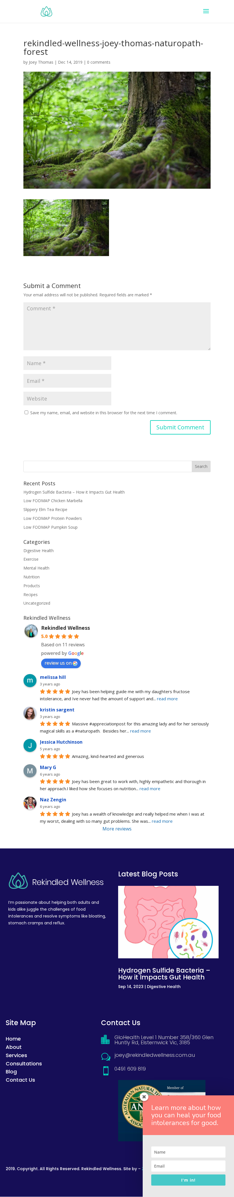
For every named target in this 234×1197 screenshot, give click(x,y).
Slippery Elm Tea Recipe (45, 509)
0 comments (98, 62)
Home (13, 1038)
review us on (58, 663)
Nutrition (31, 577)
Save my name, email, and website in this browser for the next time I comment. (103, 412)
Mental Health (36, 568)
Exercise (31, 559)
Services (16, 1055)
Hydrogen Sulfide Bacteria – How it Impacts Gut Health (74, 492)
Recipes (30, 594)
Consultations (24, 1063)
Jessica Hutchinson (61, 742)
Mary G (48, 767)
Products (31, 585)
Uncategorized (36, 603)
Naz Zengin (53, 799)
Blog (11, 1071)
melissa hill (53, 677)
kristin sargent (57, 710)
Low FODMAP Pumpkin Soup (50, 527)
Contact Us (20, 1079)
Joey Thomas (41, 62)
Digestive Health (38, 550)
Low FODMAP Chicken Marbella (52, 500)
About (14, 1047)
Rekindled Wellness (65, 627)
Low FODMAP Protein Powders (52, 518)
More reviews (117, 829)
